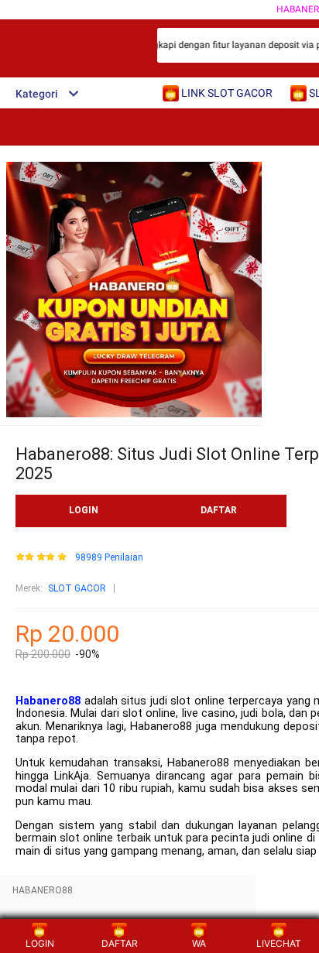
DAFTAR (219, 510)
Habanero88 (48, 701)
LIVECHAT (278, 943)
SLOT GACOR (77, 588)
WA (199, 943)
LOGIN (83, 510)
